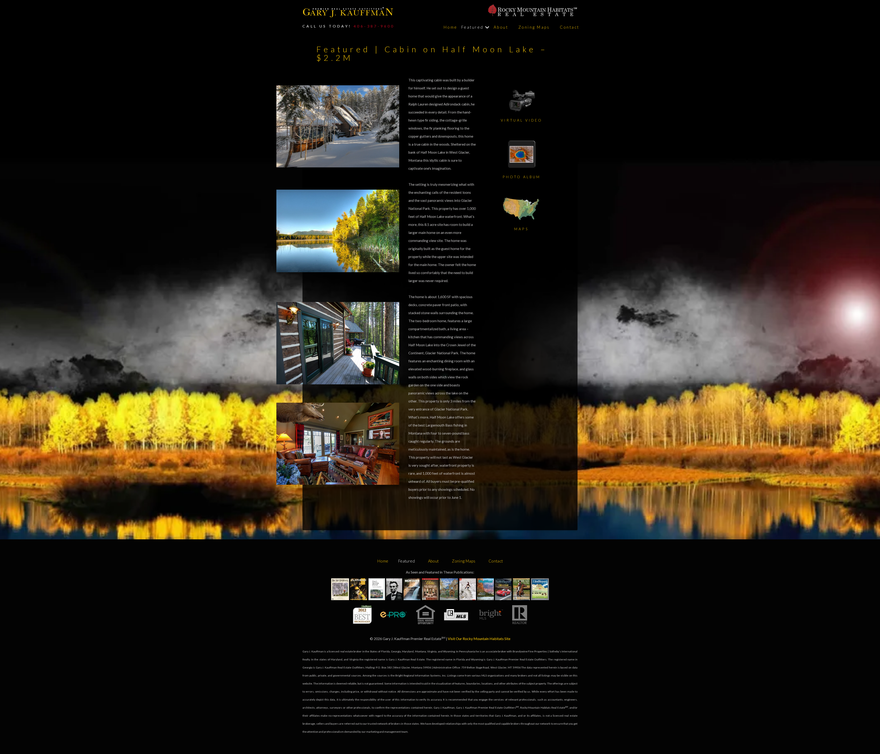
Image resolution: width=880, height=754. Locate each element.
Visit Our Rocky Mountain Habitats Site (479, 638)
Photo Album (522, 177)
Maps (521, 229)
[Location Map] (521, 208)
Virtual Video (521, 120)
